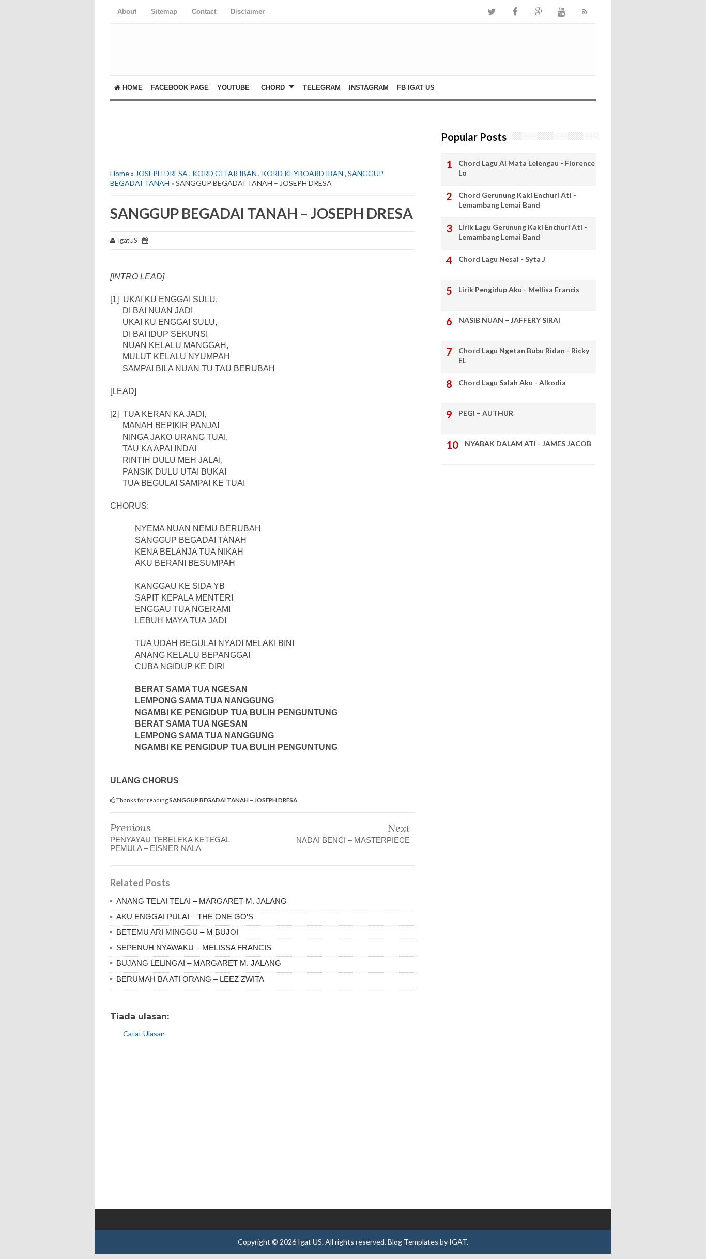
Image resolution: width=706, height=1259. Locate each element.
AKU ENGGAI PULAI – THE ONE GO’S (184, 916)
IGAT (458, 1241)
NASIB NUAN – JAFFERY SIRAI (509, 320)
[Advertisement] (231, 132)
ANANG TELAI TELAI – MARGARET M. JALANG (201, 900)
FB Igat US (416, 87)
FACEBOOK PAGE (180, 87)
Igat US (310, 1241)
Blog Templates (413, 1241)
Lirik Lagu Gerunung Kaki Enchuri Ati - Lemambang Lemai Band (522, 232)
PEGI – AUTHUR (485, 412)
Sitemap (164, 11)
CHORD (273, 87)
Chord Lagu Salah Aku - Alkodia (512, 382)
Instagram (369, 87)
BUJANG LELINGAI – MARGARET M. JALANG (198, 962)
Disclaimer (248, 11)
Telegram (322, 87)
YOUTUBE (233, 87)
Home (131, 87)
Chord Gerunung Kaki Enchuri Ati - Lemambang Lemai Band (517, 200)
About (126, 11)
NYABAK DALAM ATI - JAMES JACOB (528, 443)
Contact (204, 11)
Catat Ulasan (144, 1033)
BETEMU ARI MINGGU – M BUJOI (177, 931)
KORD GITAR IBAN (224, 173)
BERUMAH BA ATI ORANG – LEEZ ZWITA (190, 978)
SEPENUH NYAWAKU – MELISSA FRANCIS (193, 947)
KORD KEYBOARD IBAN (302, 173)
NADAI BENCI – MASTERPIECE (353, 840)
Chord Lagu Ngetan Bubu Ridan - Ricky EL (523, 355)
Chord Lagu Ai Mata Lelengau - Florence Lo (526, 168)
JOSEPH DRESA (161, 173)
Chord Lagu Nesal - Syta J (501, 259)
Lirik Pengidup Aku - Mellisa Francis (518, 289)
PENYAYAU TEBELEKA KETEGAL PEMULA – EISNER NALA (169, 844)
